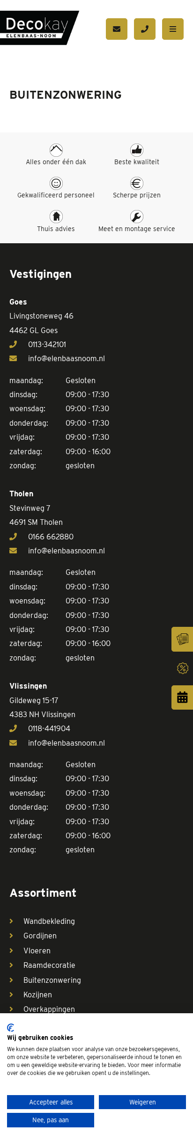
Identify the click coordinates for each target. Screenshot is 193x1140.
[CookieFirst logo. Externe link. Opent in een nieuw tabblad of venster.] (10, 1028)
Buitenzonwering (52, 980)
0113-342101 (47, 344)
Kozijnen (37, 994)
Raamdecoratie (49, 965)
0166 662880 (51, 536)
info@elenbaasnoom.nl (66, 358)
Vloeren (37, 950)
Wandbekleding (49, 921)
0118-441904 (49, 728)
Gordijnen (40, 935)
